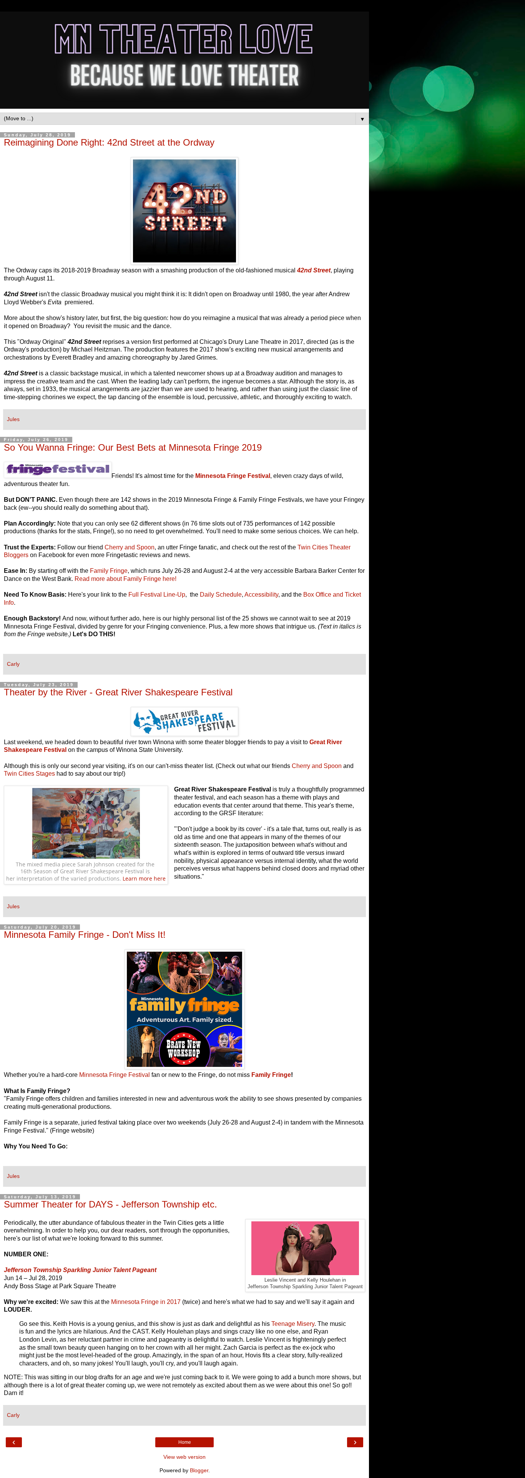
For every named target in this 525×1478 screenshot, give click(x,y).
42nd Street (314, 270)
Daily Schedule (221, 594)
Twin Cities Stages (29, 773)
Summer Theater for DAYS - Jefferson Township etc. (110, 1204)
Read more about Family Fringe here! (125, 579)
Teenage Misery (292, 1323)
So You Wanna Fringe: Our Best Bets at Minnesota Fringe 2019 (133, 447)
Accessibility (261, 594)
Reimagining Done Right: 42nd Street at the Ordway (109, 142)
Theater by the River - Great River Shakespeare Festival (118, 692)
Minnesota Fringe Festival (114, 1075)
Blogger (199, 1470)
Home (184, 1442)
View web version (184, 1457)
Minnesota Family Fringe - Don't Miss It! (85, 934)
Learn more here (144, 878)
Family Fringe (109, 570)
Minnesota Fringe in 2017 (146, 1302)
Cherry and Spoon (130, 547)
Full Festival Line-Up (156, 594)
